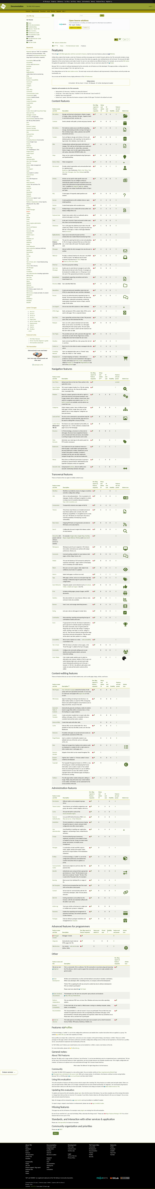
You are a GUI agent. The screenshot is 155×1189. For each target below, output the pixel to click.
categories (76, 186)
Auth (84, 817)
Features (28, 11)
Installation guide (51, 1147)
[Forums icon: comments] (125, 297)
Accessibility (55, 639)
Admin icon (125, 111)
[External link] (94, 114)
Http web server (67, 819)
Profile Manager (30, 209)
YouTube (87, 536)
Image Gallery (30, 151)
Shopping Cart (56, 357)
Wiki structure (30, 293)
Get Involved (85, 1)
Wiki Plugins (55, 689)
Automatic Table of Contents (55, 710)
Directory (54, 284)
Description (65, 111)
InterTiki (28, 163)
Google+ (75, 587)
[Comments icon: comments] (125, 555)
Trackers (54, 137)
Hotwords (54, 733)
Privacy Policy (71, 1158)
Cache (54, 725)
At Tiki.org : (46, 1)
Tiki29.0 (32, 327)
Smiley (28, 244)
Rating (54, 611)
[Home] (53, 46)
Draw (27, 124)
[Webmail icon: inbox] (125, 257)
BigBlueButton (56, 235)
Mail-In (54, 574)
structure (68, 231)
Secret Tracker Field (35, 321)
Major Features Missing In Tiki (114, 1113)
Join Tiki (28, 1165)
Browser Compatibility (32, 80)
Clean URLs (29, 89)
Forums (54, 295)
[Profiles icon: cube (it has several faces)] (125, 858)
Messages (55, 249)
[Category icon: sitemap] (125, 409)
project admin (77, 1100)
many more (86, 538)
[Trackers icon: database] (125, 138)
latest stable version (72, 71)
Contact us (86, 27)
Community (55, 650)
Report (28, 211)
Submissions (36, 64)
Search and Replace (31, 227)
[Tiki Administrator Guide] (55, 46)
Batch (27, 70)
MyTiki (28, 190)
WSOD (28, 296)
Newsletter (29, 192)
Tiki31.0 (32, 325)
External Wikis (56, 722)
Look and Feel (56, 416)
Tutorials (49, 1153)
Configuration (50, 1149)
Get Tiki (73, 1)
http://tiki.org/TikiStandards (72, 995)
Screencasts (55, 240)
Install (48, 11)
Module (28, 186)
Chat (27, 87)
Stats (27, 254)
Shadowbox (29, 233)
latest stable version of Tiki (112, 1086)
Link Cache (29, 82)
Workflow (54, 491)
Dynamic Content (31, 126)
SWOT (60, 1129)
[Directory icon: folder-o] (125, 285)
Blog (27, 76)
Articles (54, 178)
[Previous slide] (55, 26)
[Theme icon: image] (124, 511)
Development (72, 1145)
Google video (73, 536)
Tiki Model (83, 989)
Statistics (54, 598)
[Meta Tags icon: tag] (125, 441)
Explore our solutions (75, 27)
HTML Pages (55, 311)
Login (27, 171)
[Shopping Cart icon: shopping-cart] (125, 358)
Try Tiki (67, 1)
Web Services (55, 946)
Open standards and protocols (57, 994)
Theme (28, 266)
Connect (54, 890)
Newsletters (55, 290)
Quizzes (54, 205)
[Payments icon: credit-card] (125, 913)
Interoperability (62, 1122)
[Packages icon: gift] (125, 920)
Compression (55, 505)
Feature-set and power (118, 109)
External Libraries (55, 1021)
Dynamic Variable (31, 128)
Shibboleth (78, 819)
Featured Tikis (100, 1)
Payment (28, 196)
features (57, 42)
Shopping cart (30, 238)
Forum (28, 138)
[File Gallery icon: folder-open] (125, 116)
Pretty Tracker (79, 360)
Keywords (28, 51)
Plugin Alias (33, 319)
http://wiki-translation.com (70, 502)
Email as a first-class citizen (71, 261)
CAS (73, 819)
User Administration (31, 273)
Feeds (27, 219)
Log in (150, 6)
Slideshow (29, 242)
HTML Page (29, 147)
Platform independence (32, 202)
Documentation (56, 1010)
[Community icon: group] (125, 651)
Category (28, 85)
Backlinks (71, 467)
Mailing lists (50, 1165)
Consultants (50, 1169)
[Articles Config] (57, 46)
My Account (55, 166)
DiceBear (32, 329)
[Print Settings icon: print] (125, 593)
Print (53, 591)
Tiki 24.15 (32, 315)
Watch (79, 170)
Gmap (28, 142)
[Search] (102, 15)
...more (30, 331)
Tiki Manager (30, 267)
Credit (28, 109)
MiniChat (54, 265)
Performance (29, 198)
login (80, 1093)
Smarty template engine (69, 813)
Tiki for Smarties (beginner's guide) (39, 341)
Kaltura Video (56, 162)
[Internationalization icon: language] (125, 497)
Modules (54, 394)
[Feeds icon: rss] (125, 524)
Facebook (88, 585)
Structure (54, 431)
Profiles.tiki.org (75, 1048)
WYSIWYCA (29, 298)
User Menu (85, 170)
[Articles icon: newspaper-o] (125, 180)
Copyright (55, 763)
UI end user (107, 109)
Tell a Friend (55, 645)
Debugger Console (55, 936)
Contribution (55, 617)
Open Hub (113, 1153)
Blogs (53, 208)
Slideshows (55, 225)
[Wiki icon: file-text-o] (124, 146)
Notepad (82, 172)
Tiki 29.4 (32, 313)
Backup (53, 11)
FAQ (53, 193)
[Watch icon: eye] (125, 569)
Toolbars (54, 778)
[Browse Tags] (53, 43)
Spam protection (30, 248)
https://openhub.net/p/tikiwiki (106, 1072)
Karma (28, 167)
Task (89, 170)
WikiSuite (112, 54)
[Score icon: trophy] (125, 624)
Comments (55, 554)
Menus (54, 459)
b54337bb (33, 1186)
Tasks (53, 220)
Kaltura (28, 165)
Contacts (28, 97)
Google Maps (81, 536)
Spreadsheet (55, 277)
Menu (28, 180)
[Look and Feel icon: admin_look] (125, 418)
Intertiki (54, 871)
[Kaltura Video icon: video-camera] (124, 162)
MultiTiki (28, 188)
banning (31, 275)
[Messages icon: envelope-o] (125, 250)
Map (27, 178)
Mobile (54, 560)
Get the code (71, 1151)
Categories (55, 407)
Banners (54, 604)
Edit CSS (54, 898)
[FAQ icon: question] (124, 195)
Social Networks (56, 585)
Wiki (53, 144)
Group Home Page (41, 111)
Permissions (55, 801)
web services (73, 946)
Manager (54, 847)
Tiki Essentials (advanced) (36, 342)
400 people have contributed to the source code (65, 1074)
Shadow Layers (30, 235)
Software (59, 1)
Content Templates (31, 101)
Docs (27, 122)
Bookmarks (55, 446)
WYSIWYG (29, 300)
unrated (117, 382)
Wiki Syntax (126, 61)
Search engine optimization (33, 223)
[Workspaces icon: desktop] (125, 548)
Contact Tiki (29, 1156)
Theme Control (56, 806)
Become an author (51, 1154)
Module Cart (70, 362)
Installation (55, 822)
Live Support (55, 306)
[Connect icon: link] (125, 892)
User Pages (55, 334)
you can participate (75, 1076)
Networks (113, 1145)
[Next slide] (128, 26)
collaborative (62, 42)
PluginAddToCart (85, 362)
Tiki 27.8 (32, 311)
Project (53, 1)
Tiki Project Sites (94, 1145)
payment (70, 364)
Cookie (28, 105)
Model (112, 63)
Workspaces (55, 547)
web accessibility (86, 639)
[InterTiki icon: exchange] (125, 872)
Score (53, 623)
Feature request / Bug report (33, 1167)
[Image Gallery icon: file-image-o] (124, 129)
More (55, 1133)
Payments (55, 911)
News (92, 1)
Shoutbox (54, 341)
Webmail (54, 255)
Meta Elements (30, 182)
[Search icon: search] (125, 531)
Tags (53, 577)
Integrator (55, 941)
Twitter (65, 587)
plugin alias (82, 693)
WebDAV (28, 283)
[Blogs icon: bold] (124, 210)
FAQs (48, 1167)
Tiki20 (78, 259)
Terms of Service (72, 1156)
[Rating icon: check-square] (125, 612)
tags (82, 186)
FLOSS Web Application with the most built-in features (72, 54)
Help (78, 1)
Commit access (72, 1149)
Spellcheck (29, 250)
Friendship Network (31, 140)
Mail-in (28, 176)
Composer (74, 920)
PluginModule (56, 738)
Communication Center (32, 93)
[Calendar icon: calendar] (125, 123)
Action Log (55, 906)
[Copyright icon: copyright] (126, 764)
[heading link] (65, 50)
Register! (108, 1)
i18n (53, 496)
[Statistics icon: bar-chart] (125, 599)
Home (61, 46)
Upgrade (58, 11)
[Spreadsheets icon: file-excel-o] (124, 279)
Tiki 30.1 (32, 317)
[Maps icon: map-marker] (124, 157)
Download (43, 11)
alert (35, 262)
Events (27, 1171)
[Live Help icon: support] (124, 307)
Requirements (35, 11)
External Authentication (32, 130)
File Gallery (55, 114)
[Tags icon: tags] (125, 579)
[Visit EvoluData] (62, 24)
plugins (82, 1110)
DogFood (56, 969)
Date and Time (30, 113)
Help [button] (63, 11)
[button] (116, 39)
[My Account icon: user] (125, 168)
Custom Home (56, 424)
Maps (53, 155)
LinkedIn (112, 1151)
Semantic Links (56, 467)
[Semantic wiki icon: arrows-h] (125, 468)
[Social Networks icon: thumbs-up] (125, 586)
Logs (27, 173)
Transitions (29, 271)
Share (27, 236)
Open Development (55, 979)
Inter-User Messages (67, 172)
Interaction (55, 536)
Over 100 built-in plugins (68, 689)
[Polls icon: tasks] (126, 747)
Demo (27, 1151)
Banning (54, 880)
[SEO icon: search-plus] (125, 389)
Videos (27, 1173)
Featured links (30, 134)
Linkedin (69, 587)
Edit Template (56, 885)
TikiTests (28, 264)
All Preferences (88, 76)
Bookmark (65, 170)
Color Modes (55, 657)
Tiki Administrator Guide (72, 46)
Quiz (27, 215)
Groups (54, 836)
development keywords (40, 55)
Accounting (29, 62)
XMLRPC (28, 302)
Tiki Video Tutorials (35, 339)
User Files (76, 172)
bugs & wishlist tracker (98, 1103)
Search (54, 529)
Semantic (28, 231)
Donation (28, 1158)
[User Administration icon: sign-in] (124, 830)
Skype (64, 538)
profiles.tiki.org (61, 1034)
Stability (112, 111)
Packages (54, 918)
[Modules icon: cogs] (125, 396)
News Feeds (55, 523)
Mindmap (78, 538)
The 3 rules (71, 1147)
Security (28, 229)
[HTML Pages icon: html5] (124, 312)
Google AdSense (71, 538)
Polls (53, 745)
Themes (54, 510)
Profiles (54, 856)
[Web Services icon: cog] (126, 948)
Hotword (28, 145)
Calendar (54, 121)
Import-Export (30, 153)
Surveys (54, 200)
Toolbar (28, 213)
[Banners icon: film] (125, 606)
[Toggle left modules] (53, 15)
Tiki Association (30, 1154)
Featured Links (56, 215)
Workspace (29, 295)
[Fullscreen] (154, 1)
